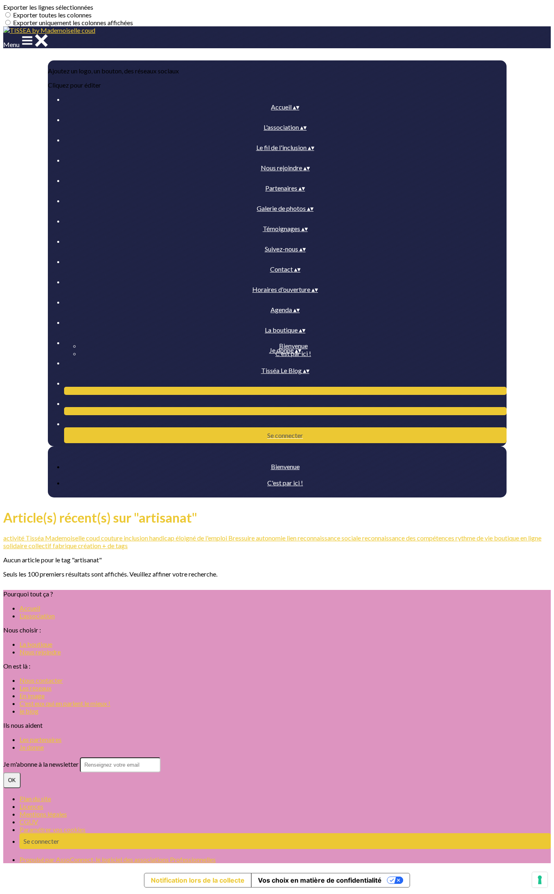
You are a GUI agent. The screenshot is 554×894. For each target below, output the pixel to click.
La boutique (35, 644)
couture (112, 538)
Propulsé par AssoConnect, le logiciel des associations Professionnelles (117, 859)
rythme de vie (474, 538)
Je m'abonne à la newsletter (41, 764)
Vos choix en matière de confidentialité (320, 880)
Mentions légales (43, 814)
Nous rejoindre (40, 652)
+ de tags (115, 545)
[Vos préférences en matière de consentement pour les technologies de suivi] (540, 880)
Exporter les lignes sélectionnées (48, 7)
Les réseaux (35, 688)
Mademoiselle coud (73, 538)
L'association (37, 616)
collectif (40, 545)
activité (14, 538)
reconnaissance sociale (330, 538)
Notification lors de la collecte (198, 880)
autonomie (271, 538)
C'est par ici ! (285, 483)
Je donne (31, 747)
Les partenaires (40, 739)
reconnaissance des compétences (408, 538)
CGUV (28, 821)
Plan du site (35, 798)
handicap (162, 538)
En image (32, 695)
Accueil (29, 608)
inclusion (136, 538)
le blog (29, 711)
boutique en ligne (517, 538)
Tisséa (35, 538)
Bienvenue (293, 345)
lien (292, 538)
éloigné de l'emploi (202, 538)
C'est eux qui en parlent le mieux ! (64, 703)
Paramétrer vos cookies (52, 829)
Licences (31, 806)
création (90, 545)
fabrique (65, 545)
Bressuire (242, 538)
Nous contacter (41, 680)
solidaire (15, 545)
